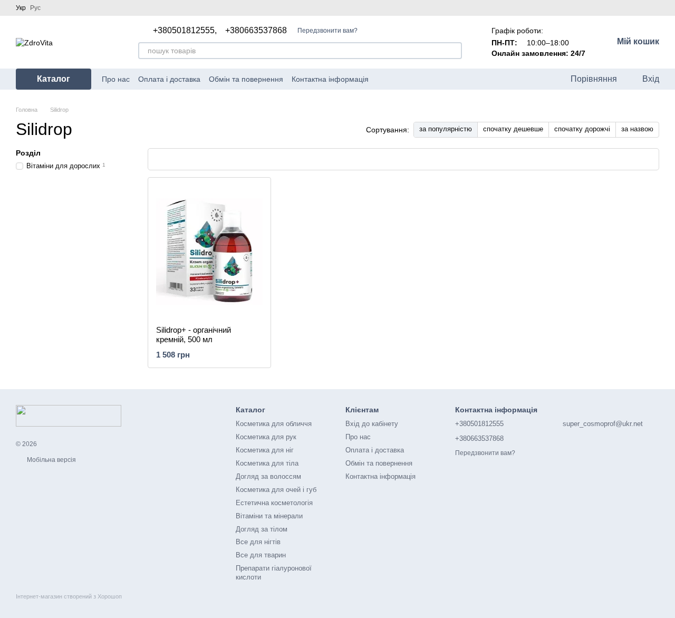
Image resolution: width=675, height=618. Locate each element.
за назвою (637, 129)
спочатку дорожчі (582, 129)
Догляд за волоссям (268, 476)
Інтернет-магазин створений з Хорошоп (69, 596)
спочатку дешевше (513, 129)
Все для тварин (261, 555)
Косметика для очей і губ (276, 490)
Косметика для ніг (265, 450)
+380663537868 (256, 30)
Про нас (116, 79)
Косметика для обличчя (274, 424)
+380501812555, (185, 30)
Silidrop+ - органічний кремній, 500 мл (193, 334)
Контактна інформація (330, 79)
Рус (35, 8)
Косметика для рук (266, 437)
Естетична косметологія (274, 503)
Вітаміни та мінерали (269, 516)
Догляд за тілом (261, 529)
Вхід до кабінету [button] (371, 424)
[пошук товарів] (453, 50)
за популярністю (445, 129)
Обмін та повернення (246, 79)
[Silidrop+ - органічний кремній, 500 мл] (209, 251)
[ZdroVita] (68, 415)
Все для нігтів (258, 542)
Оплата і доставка (169, 79)
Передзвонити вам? (327, 30)
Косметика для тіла (267, 463)
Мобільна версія (50, 459)
